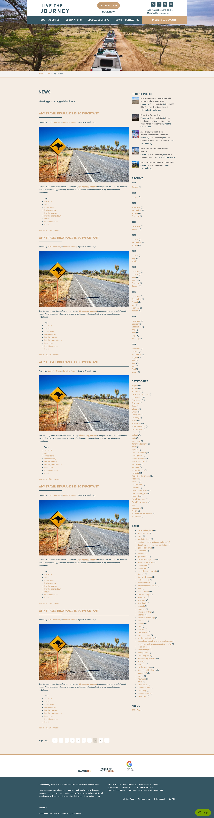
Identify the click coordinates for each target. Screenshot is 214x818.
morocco (152, 157)
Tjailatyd (135, 496)
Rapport (135, 479)
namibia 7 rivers (144, 693)
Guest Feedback (139, 426)
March (134, 280)
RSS (133, 710)
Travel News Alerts (139, 502)
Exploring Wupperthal (150, 115)
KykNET (135, 450)
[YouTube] (171, 4)
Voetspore (136, 508)
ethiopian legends (145, 562)
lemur (140, 682)
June (134, 277)
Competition (137, 397)
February (135, 216)
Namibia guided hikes (147, 670)
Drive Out (135, 403)
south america (144, 647)
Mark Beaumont (138, 458)
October (135, 187)
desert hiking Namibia (147, 658)
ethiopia (141, 554)
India (152, 140)
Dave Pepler (137, 400)
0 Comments (54, 230)
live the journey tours (53, 216)
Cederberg (142, 690)
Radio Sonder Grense (141, 476)
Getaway (135, 418)
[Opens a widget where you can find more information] (203, 813)
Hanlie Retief (137, 429)
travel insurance (51, 222)
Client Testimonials (126, 784)
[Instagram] (165, 4)
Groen (134, 420)
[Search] (153, 4)
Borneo (135, 388)
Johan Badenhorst (139, 444)
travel (46, 225)
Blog (48, 74)
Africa (46, 204)
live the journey (50, 213)
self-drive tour (143, 580)
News (118, 20)
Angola (135, 386)
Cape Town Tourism (140, 394)
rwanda (141, 623)
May (133, 305)
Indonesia (136, 441)
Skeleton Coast (144, 688)
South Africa (145, 124)
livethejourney (50, 210)
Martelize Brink (138, 461)
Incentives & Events (164, 20)
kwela (134, 447)
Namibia (148, 107)
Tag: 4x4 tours (58, 74)
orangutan (142, 597)
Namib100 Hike (138, 470)
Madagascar (137, 455)
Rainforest (142, 696)
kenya (140, 626)
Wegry (134, 511)
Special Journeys (99, 20)
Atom (139, 710)
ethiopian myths (144, 612)
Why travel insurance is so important (69, 113)
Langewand (142, 565)
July (133, 258)
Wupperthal (157, 124)
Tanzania (135, 487)
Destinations (74, 20)
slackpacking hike (145, 530)
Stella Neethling (54, 122)
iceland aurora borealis (147, 571)
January (135, 229)
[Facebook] (159, 4)
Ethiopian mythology (146, 618)
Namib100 (142, 621)
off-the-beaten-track (146, 638)
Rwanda (135, 482)
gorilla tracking (144, 539)
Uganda (141, 615)
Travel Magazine (138, 499)
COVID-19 (126, 787)
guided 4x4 (142, 673)
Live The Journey (70, 122)
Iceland (135, 435)
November (136, 207)
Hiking (152, 121)
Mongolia (136, 464)
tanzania (141, 606)
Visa (133, 505)
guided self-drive (145, 548)
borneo (141, 676)
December (136, 226)
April (134, 261)
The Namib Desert (160, 107)
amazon (141, 629)
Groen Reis (136, 423)
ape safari (142, 551)
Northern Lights (144, 650)
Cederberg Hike (144, 655)
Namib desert (143, 591)
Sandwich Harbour (145, 583)
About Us (54, 20)
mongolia (142, 609)
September (136, 210)
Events (134, 412)
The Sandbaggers (139, 493)
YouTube (130, 799)
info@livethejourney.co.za (160, 13)
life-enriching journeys (88, 187)
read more (43, 230)
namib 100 (142, 568)
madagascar (143, 653)
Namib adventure (145, 577)
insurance (48, 219)
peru (139, 589)
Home (42, 20)
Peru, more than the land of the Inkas (157, 162)
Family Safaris (138, 415)
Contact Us (132, 20)
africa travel (49, 207)
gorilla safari (143, 556)
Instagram (145, 799)
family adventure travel (147, 586)
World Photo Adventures (142, 514)
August (135, 213)
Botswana (136, 391)
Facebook (160, 799)
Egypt (134, 406)
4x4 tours (48, 201)
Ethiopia (135, 409)
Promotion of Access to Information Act (146, 790)
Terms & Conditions (116, 790)
